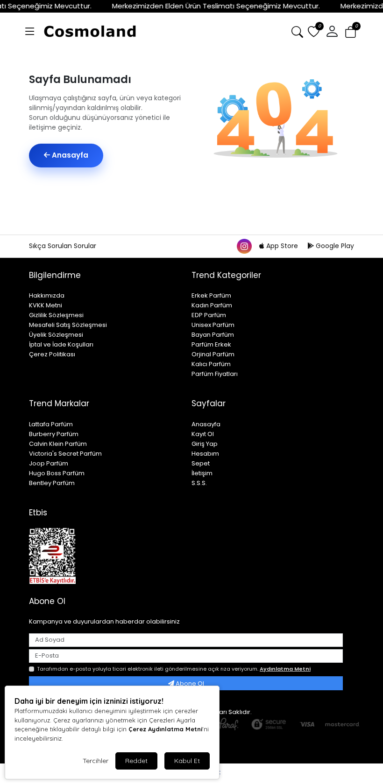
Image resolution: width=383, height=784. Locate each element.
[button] (29, 32)
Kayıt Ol (203, 434)
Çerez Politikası (52, 354)
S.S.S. (199, 483)
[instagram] (244, 245)
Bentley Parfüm (52, 483)
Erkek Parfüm (211, 295)
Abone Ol (189, 683)
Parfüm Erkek (211, 344)
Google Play (334, 245)
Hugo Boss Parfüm (57, 473)
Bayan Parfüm (213, 334)
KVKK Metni (45, 305)
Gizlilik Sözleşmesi (56, 315)
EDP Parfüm (209, 315)
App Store (282, 245)
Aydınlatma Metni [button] (285, 669)
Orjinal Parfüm (213, 354)
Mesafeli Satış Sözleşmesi (68, 324)
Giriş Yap (205, 443)
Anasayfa (69, 155)
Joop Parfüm (48, 463)
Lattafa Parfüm (51, 424)
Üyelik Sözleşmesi (56, 334)
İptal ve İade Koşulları (61, 344)
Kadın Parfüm (212, 305)
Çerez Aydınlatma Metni (165, 729)
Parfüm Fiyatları (215, 373)
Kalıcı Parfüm (211, 364)
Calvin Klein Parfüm (58, 443)
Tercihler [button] (95, 760)
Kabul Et (187, 760)
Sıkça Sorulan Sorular (62, 245)
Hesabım (205, 453)
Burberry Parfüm (53, 434)
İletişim (202, 473)
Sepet (201, 463)
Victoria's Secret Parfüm (65, 453)
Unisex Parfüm (213, 324)
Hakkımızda (46, 295)
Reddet (136, 760)
